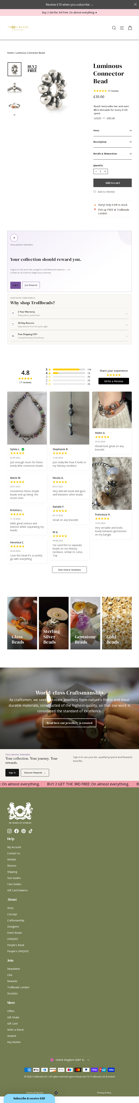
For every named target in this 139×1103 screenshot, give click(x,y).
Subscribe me (92, 604)
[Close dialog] (111, 514)
